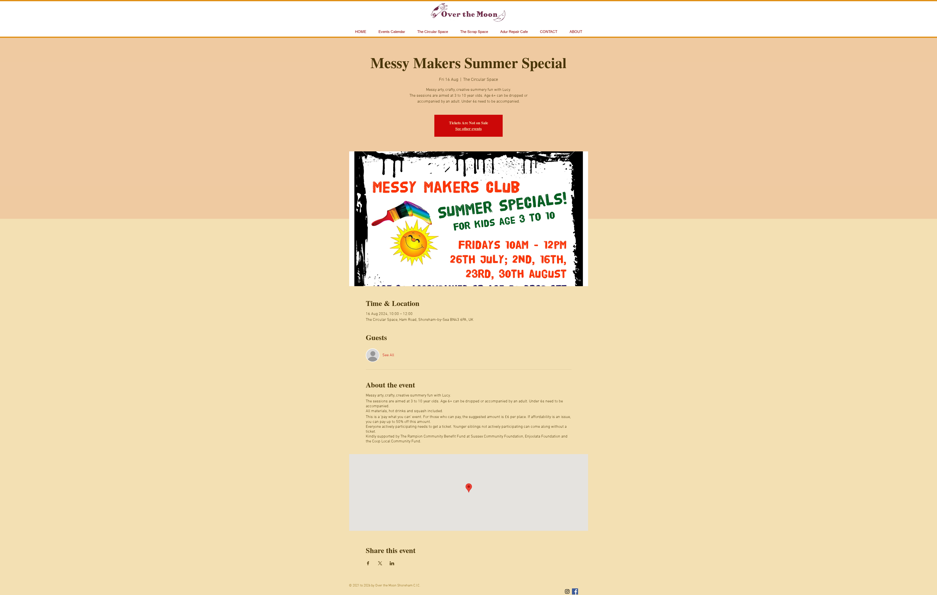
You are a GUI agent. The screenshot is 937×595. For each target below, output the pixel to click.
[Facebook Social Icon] (575, 591)
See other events (468, 128)
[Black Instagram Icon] (567, 591)
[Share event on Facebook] (368, 563)
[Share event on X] (380, 563)
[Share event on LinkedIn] (392, 563)
